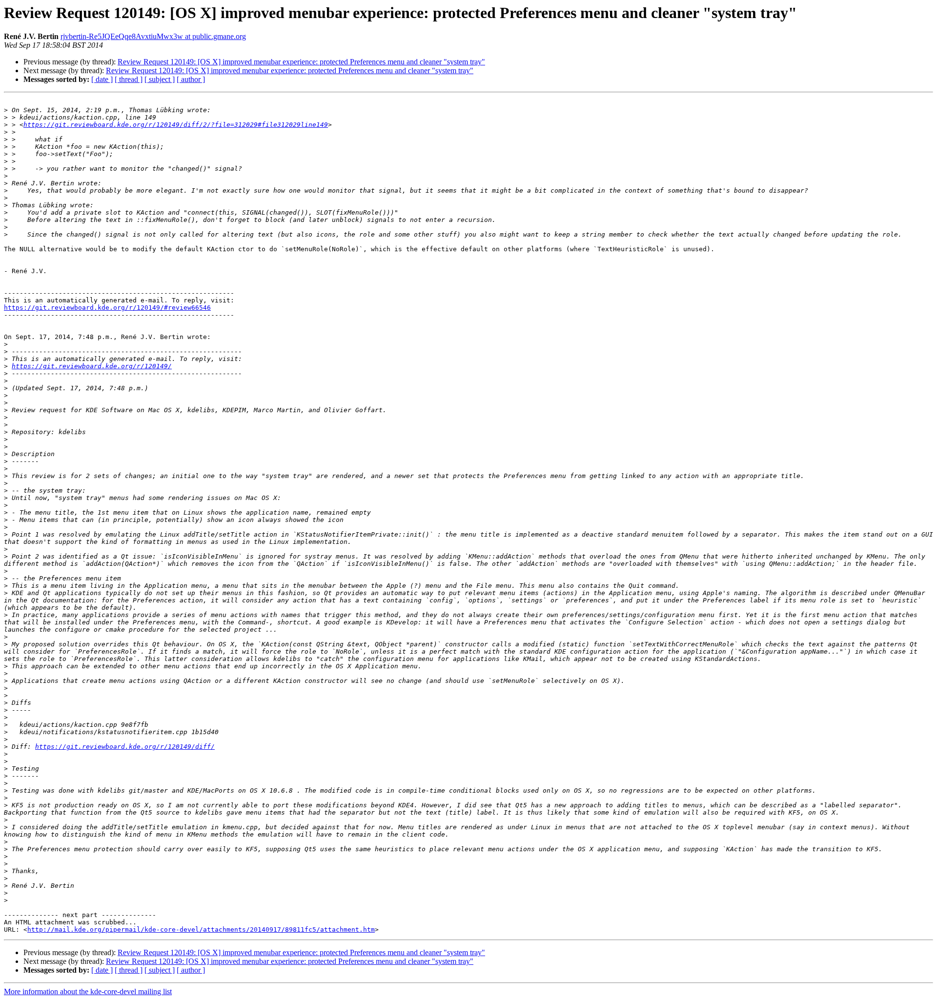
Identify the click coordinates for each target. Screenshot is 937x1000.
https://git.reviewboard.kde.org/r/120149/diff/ (125, 746)
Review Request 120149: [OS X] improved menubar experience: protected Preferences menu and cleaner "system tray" (301, 62)
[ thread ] (129, 79)
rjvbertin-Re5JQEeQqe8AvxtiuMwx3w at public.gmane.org (153, 36)
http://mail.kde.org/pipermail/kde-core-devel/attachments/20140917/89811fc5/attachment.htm (201, 929)
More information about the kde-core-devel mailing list (88, 991)
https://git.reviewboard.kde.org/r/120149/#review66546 (107, 307)
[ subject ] (159, 79)
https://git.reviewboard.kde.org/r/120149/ (92, 366)
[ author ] (191, 79)
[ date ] (102, 79)
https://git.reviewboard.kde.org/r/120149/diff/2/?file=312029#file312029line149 (175, 124)
